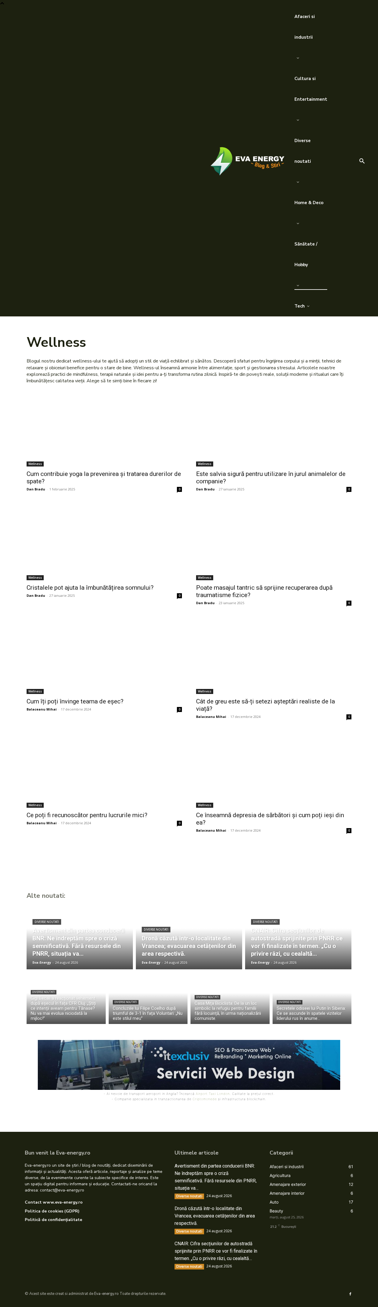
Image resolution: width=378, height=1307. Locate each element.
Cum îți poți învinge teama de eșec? (75, 701)
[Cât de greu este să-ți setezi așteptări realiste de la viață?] (273, 655)
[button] (362, 161)
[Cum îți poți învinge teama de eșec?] (104, 655)
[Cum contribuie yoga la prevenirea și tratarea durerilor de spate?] (104, 427)
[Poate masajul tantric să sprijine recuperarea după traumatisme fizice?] (273, 541)
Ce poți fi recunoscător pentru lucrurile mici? (87, 815)
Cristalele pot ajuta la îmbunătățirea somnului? (90, 587)
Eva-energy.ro (106, 1293)
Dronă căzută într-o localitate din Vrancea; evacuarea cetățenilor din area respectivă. (215, 1216)
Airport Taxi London (213, 1094)
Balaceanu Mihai (42, 709)
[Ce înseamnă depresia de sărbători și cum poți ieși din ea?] (273, 769)
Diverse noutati (47, 922)
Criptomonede (205, 1099)
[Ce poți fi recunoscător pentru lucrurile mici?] (104, 769)
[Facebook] (350, 1294)
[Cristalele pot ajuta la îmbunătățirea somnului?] (104, 541)
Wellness (35, 464)
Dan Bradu (36, 489)
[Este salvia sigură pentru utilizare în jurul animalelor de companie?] (273, 427)
